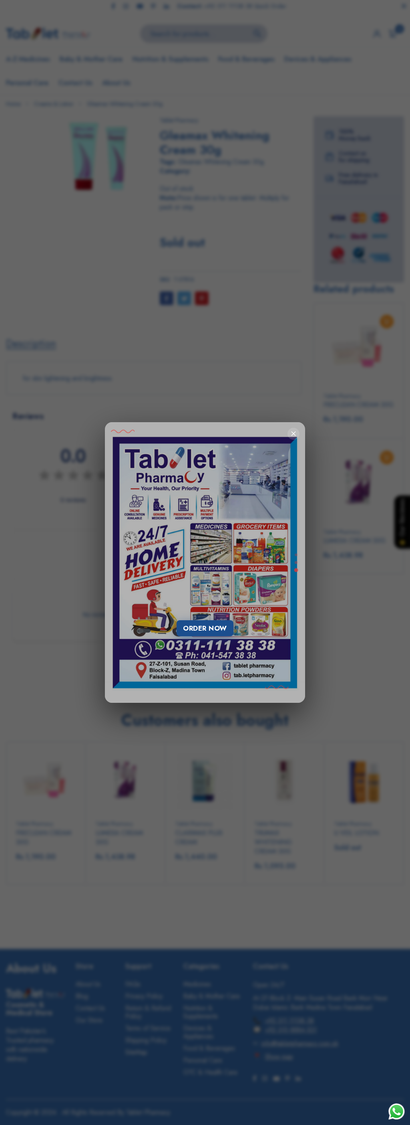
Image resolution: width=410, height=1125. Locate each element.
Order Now (205, 628)
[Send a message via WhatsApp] (396, 1111)
